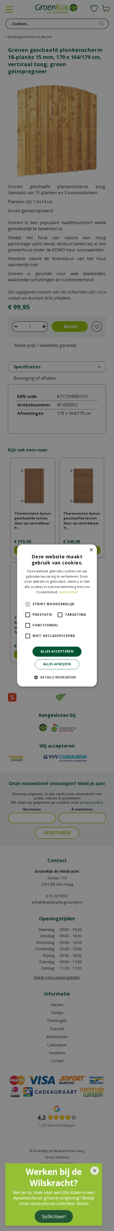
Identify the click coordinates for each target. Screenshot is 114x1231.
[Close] (94, 1170)
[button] (57, 677)
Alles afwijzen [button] (57, 664)
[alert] (57, 615)
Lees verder (68, 592)
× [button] (91, 550)
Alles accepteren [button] (57, 651)
